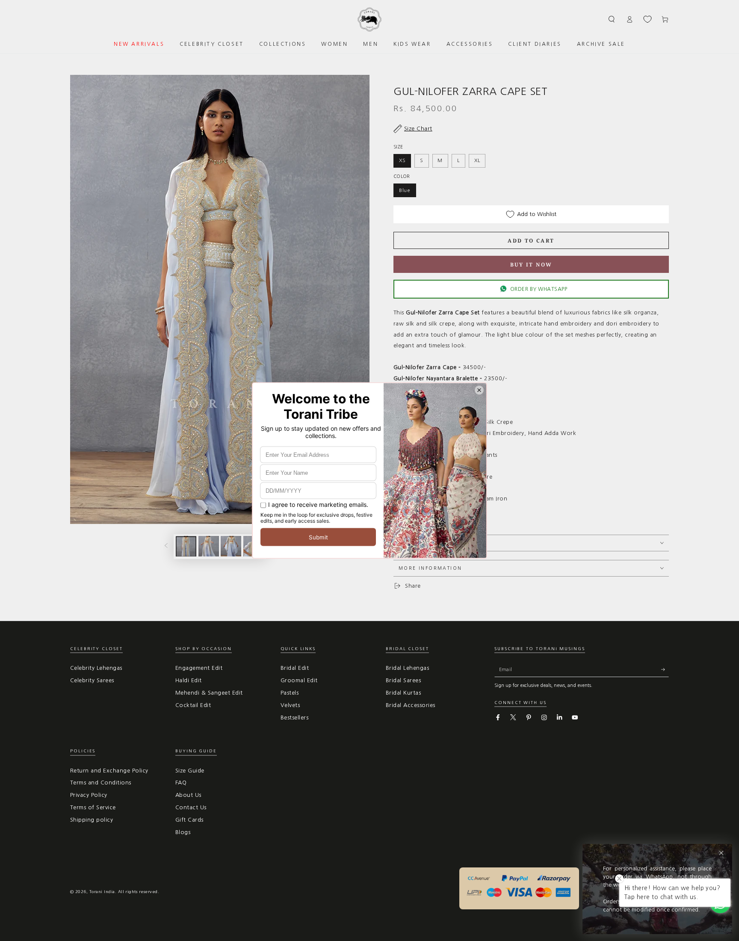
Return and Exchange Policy (109, 770)
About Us (188, 795)
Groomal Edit (299, 680)
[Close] (721, 853)
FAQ (180, 782)
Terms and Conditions (100, 782)
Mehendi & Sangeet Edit (209, 692)
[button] (612, 19)
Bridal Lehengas (407, 668)
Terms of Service (93, 807)
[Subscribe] (665, 669)
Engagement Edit (198, 668)
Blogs (182, 832)
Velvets (290, 705)
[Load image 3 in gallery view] (231, 546)
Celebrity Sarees (92, 680)
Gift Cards (189, 820)
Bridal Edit (295, 668)
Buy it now (531, 264)
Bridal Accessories (410, 705)
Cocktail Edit (193, 705)
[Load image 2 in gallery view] (208, 546)
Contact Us (191, 807)
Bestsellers (294, 717)
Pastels (290, 692)
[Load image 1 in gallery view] (186, 546)
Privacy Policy (88, 795)
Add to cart (531, 240)
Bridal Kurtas (403, 692)
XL (477, 160)
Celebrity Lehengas (96, 668)
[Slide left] (166, 546)
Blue (405, 190)
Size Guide (189, 770)
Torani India (102, 892)
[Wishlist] (647, 19)
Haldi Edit (188, 680)
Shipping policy (91, 820)
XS (402, 160)
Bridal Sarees (403, 680)
